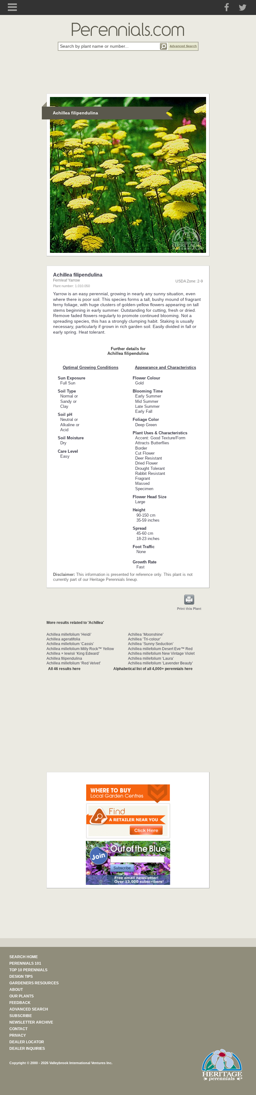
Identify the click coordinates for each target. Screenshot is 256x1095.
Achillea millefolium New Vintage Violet (161, 653)
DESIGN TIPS (21, 976)
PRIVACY (17, 1035)
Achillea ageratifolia (63, 639)
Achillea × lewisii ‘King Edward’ (73, 653)
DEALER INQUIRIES (27, 1048)
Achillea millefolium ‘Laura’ (151, 658)
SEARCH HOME (23, 957)
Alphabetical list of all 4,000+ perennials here (153, 669)
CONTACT (18, 1029)
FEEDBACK (20, 1003)
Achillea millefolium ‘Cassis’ (70, 644)
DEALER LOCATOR (26, 1042)
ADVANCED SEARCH (28, 1009)
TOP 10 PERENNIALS (28, 970)
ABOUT (16, 989)
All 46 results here (64, 669)
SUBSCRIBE (20, 1016)
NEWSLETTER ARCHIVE (31, 1022)
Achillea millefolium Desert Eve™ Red (160, 649)
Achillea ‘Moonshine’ (146, 634)
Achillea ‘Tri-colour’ (144, 639)
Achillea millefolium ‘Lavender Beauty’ (160, 663)
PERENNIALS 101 (25, 963)
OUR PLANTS (21, 996)
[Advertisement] (128, 76)
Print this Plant (189, 608)
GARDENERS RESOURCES (34, 983)
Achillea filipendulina (64, 658)
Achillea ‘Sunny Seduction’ (151, 644)
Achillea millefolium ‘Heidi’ (69, 634)
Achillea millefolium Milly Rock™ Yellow (80, 649)
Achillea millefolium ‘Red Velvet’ (74, 663)
